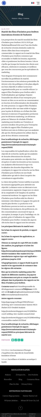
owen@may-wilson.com (32, 415)
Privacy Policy (26, 384)
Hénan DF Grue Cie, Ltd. (30, 401)
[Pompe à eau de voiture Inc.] (3, 3)
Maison (14, 18)
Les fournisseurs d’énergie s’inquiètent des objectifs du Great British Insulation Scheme (17, 352)
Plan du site (14, 384)
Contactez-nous (33, 379)
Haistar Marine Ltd (30, 396)
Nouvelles (8, 379)
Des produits (33, 375)
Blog (20, 18)
